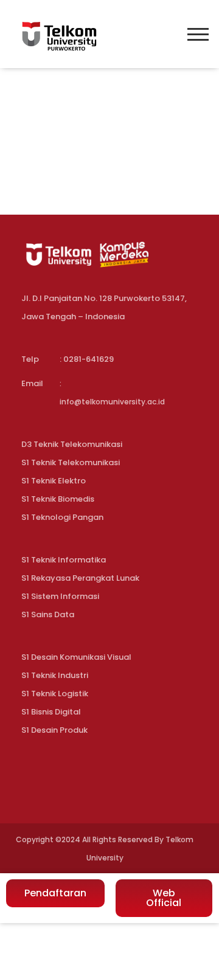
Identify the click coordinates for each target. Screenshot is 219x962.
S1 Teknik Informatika (63, 560)
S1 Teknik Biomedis (57, 499)
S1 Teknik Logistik (54, 693)
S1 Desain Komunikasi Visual (76, 657)
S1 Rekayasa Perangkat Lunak (80, 578)
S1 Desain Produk (54, 730)
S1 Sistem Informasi (60, 596)
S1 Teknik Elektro (53, 480)
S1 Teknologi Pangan (62, 517)
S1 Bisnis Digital (51, 712)
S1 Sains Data (47, 614)
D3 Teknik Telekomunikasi (71, 444)
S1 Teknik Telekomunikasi (70, 462)
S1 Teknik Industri (54, 675)
